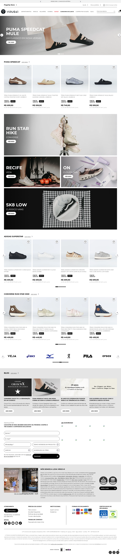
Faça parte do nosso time (36, 522)
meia (85, 479)
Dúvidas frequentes (34, 512)
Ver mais (11, 42)
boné (76, 479)
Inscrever (37, 456)
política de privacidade (57, 544)
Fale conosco (32, 510)
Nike (71, 478)
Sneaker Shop (60, 479)
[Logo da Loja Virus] (9, 11)
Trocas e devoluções (34, 516)
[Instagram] (114, 552)
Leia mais (9, 411)
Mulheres (43, 11)
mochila (80, 479)
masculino (81, 476)
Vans (56, 478)
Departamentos (26, 11)
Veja (73, 478)
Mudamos (53, 512)
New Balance (61, 478)
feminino (75, 476)
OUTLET (56, 11)
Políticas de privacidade (35, 514)
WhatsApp (12, 510)
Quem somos (54, 510)
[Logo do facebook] (5, 523)
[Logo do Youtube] (12, 523)
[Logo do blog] (16, 523)
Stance (67, 478)
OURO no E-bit (67, 494)
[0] (119, 11)
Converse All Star (49, 478)
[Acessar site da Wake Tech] (68, 549)
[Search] (114, 11)
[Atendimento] (117, 552)
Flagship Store (9, 5)
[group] (60, 35)
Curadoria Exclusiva (67, 11)
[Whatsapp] (110, 552)
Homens (50, 11)
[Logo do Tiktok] (20, 523)
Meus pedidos (95, 5)
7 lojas (71, 1)
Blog (92, 11)
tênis (73, 479)
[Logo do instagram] (9, 523)
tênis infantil (61, 476)
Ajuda (84, 5)
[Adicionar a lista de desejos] (28, 67)
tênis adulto (69, 476)
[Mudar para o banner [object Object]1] (56, 286)
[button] (40, 1)
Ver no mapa (34, 494)
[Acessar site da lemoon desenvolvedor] (57, 549)
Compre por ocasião (82, 11)
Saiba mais (105, 488)
